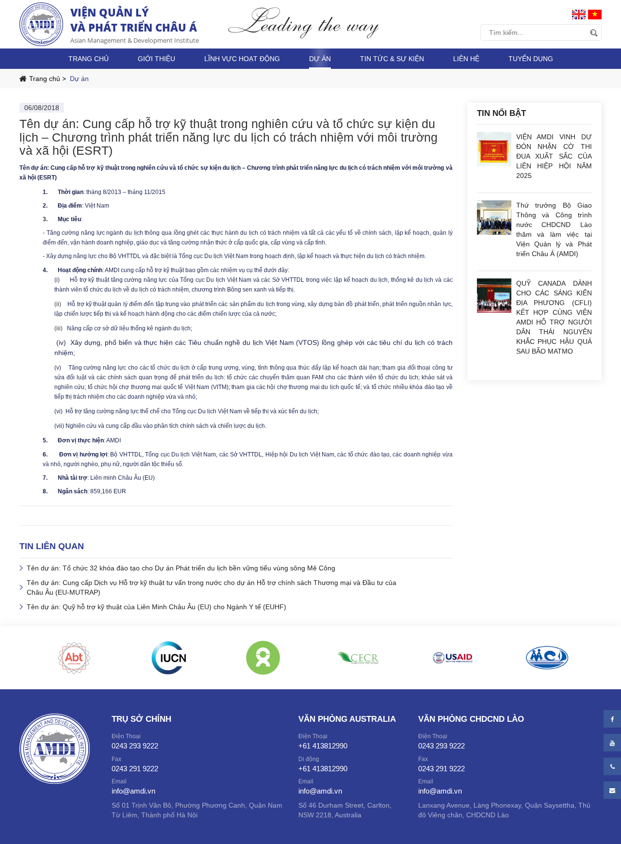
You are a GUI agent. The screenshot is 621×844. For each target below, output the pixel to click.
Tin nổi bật (501, 113)
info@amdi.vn (133, 791)
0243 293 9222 (135, 746)
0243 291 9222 (135, 768)
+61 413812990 (322, 746)
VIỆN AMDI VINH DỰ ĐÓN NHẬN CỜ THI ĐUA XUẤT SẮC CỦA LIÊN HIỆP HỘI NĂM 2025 (554, 156)
